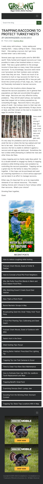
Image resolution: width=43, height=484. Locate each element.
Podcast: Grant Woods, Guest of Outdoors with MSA (21, 331)
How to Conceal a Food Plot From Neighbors (20, 275)
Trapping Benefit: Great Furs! (14, 382)
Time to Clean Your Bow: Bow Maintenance (19, 367)
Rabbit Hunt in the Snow (12, 338)
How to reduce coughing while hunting (17, 259)
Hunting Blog (18, 41)
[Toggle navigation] (37, 16)
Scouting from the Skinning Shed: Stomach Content (19, 396)
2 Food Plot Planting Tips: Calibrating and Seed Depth (21, 322)
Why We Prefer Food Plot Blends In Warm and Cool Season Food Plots (20, 282)
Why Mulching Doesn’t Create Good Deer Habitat (18, 291)
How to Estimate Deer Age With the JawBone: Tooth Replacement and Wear (20, 374)
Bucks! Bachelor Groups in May (15, 305)
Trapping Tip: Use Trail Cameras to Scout (18, 360)
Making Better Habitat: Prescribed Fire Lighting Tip (21, 352)
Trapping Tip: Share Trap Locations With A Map (21, 404)
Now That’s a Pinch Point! (12, 299)
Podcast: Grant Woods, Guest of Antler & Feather (18, 267)
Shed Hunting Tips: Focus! (13, 345)
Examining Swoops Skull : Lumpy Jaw (17, 388)
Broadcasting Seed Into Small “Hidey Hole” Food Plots (21, 313)
